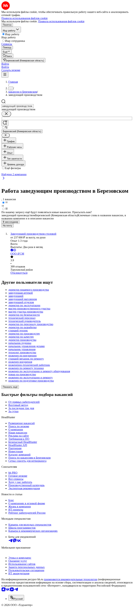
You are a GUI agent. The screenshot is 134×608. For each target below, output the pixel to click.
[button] (5, 63)
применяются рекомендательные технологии (70, 579)
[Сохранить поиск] (4, 123)
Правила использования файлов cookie (61, 21)
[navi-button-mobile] (4, 75)
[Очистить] (6, 114)
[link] (7, 56)
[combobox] (17, 106)
